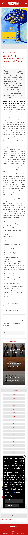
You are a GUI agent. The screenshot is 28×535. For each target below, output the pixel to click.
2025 (14, 398)
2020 (14, 416)
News (7, 46)
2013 (14, 441)
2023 (14, 405)
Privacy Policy (22, 533)
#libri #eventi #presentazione (10, 53)
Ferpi (4, 46)
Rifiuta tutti (11, 505)
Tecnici (8, 492)
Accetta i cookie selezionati (14, 501)
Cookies (4, 533)
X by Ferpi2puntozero (7, 519)
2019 (14, 420)
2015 (14, 434)
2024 (14, 402)
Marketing (9, 496)
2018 (14, 423)
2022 (14, 409)
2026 (14, 395)
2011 (14, 449)
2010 (14, 452)
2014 (14, 438)
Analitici (18, 492)
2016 (14, 431)
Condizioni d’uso (13, 533)
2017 (14, 427)
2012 (14, 445)
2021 (14, 413)
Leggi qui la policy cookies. (14, 489)
